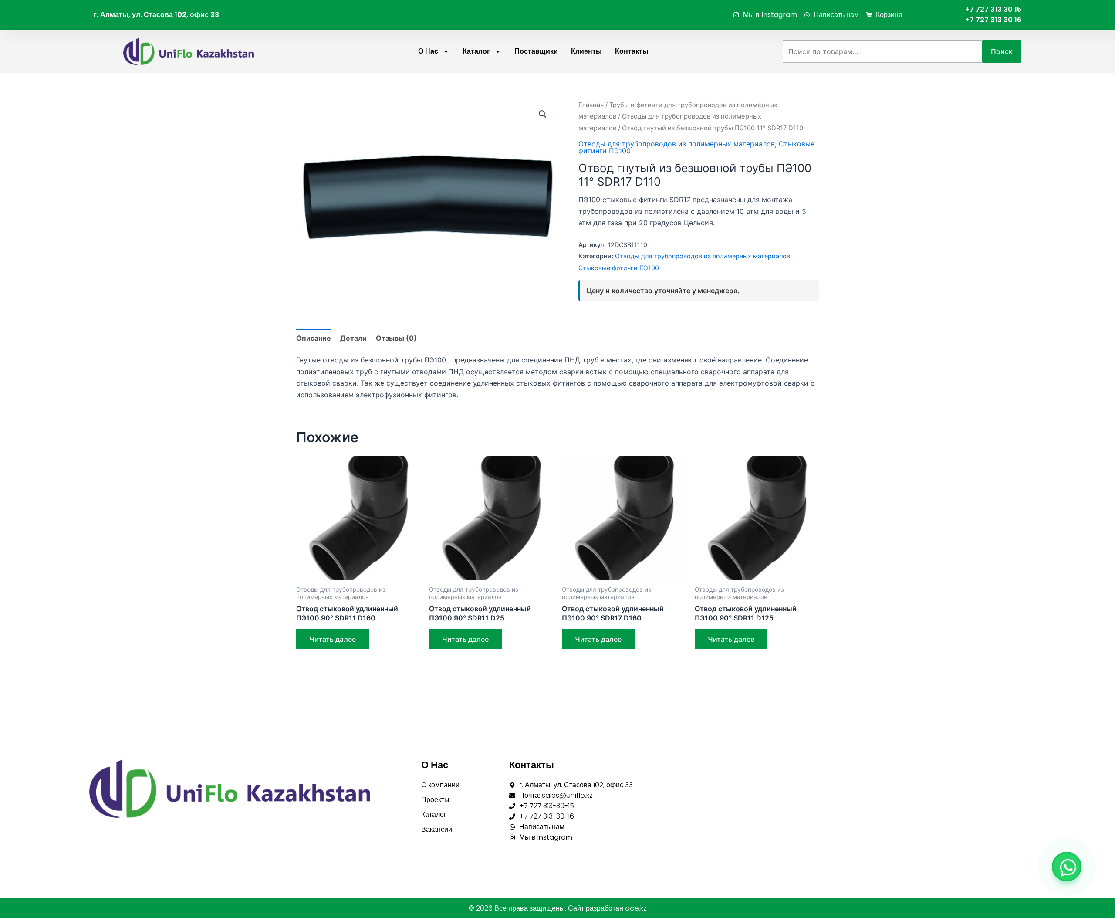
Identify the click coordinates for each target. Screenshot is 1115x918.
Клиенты (586, 51)
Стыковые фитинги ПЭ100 (618, 267)
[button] (543, 114)
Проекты (435, 800)
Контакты (632, 51)
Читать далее (332, 639)
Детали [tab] (353, 338)
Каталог (476, 51)
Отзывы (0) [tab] (396, 338)
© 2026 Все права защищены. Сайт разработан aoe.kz (558, 908)
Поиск (1002, 51)
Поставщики (536, 51)
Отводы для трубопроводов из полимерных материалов (676, 143)
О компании (440, 785)
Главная (591, 105)
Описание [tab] (313, 338)
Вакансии (436, 829)
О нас (428, 51)
